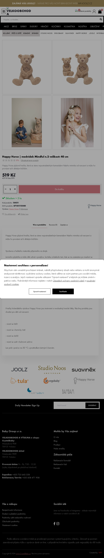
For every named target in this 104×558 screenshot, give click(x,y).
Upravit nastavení (39, 291)
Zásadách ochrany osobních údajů (68, 280)
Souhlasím (63, 291)
